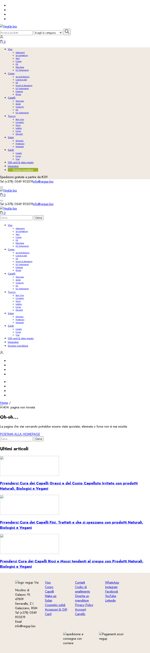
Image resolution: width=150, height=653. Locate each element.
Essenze (19, 91)
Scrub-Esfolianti (22, 76)
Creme (18, 61)
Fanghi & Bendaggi (24, 85)
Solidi (18, 103)
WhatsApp (112, 582)
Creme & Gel (21, 79)
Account (80, 609)
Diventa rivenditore (23, 170)
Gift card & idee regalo (21, 162)
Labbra (19, 128)
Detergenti (20, 52)
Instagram (111, 587)
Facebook (111, 591)
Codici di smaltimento (82, 589)
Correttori (20, 122)
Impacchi (20, 106)
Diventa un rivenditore (82, 598)
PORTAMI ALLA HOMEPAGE (20, 434)
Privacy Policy (84, 605)
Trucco (11, 116)
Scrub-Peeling (22, 55)
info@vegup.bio (43, 181)
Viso (10, 49)
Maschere (20, 67)
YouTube (110, 596)
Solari (11, 137)
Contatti (80, 582)
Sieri (18, 58)
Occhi (18, 125)
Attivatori (20, 140)
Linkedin (110, 600)
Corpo (11, 73)
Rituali (18, 94)
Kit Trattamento (22, 70)
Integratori (13, 166)
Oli (17, 64)
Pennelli (19, 134)
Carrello (80, 614)
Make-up (50, 596)
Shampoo (20, 101)
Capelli (11, 98)
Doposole (20, 146)
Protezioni (20, 143)
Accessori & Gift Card (56, 611)
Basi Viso (20, 119)
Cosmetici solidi (55, 605)
